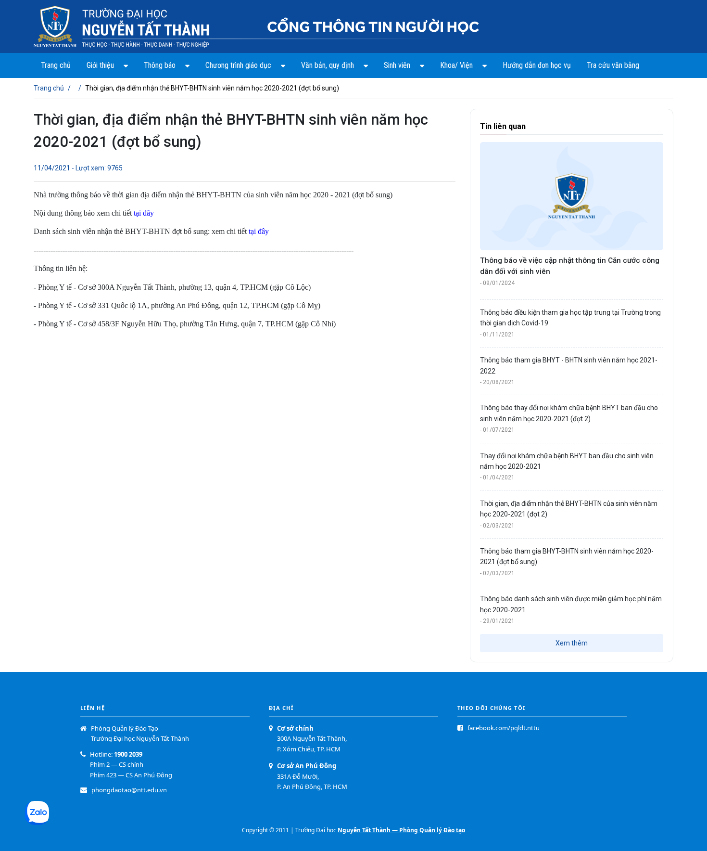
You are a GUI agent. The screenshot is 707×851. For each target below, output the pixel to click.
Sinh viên (397, 65)
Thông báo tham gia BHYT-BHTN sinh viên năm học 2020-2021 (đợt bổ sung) (567, 556)
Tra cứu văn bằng (613, 65)
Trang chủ (56, 65)
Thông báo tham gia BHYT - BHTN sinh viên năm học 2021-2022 (568, 365)
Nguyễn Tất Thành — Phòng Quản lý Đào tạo (401, 830)
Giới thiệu (100, 65)
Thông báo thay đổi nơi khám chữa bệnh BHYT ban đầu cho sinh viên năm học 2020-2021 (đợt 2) (569, 413)
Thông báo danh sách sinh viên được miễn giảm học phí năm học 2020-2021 (571, 604)
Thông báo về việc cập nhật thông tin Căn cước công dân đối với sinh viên (569, 266)
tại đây (144, 213)
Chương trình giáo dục (238, 65)
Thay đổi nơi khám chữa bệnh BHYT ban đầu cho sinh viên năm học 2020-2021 (567, 461)
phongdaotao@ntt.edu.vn (129, 790)
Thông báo (160, 65)
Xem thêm (572, 643)
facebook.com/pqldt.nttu (503, 727)
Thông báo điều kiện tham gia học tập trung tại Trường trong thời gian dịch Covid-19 (570, 318)
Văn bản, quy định (327, 65)
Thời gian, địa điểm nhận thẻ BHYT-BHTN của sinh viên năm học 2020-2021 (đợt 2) (568, 509)
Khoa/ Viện (456, 65)
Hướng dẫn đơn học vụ (537, 65)
